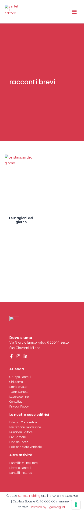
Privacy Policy (19, 406)
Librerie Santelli (20, 468)
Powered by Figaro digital (47, 507)
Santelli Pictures (20, 472)
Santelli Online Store (23, 463)
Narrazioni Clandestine (25, 427)
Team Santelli (18, 391)
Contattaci (16, 401)
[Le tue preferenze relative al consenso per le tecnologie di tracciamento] (75, 504)
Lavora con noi (19, 396)
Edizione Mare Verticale (25, 447)
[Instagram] (18, 356)
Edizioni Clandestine (23, 422)
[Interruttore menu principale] (74, 11)
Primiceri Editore (20, 432)
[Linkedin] (25, 356)
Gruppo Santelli (20, 377)
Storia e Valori (18, 387)
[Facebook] (11, 356)
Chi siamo (16, 382)
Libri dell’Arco (18, 442)
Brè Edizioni (17, 437)
